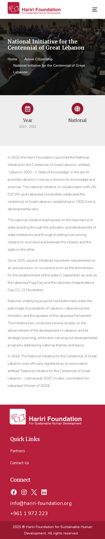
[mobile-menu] (94, 7)
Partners (17, 450)
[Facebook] (14, 492)
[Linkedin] (44, 492)
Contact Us (19, 462)
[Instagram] (24, 492)
